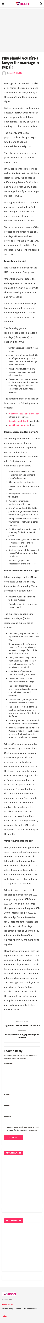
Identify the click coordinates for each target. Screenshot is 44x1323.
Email (7, 1105)
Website (7, 1116)
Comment (9, 1064)
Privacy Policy (7, 1309)
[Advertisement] (22, 30)
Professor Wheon (30, 1309)
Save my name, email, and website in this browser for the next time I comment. (23, 1128)
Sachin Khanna (15, 73)
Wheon (9, 1299)
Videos (18, 1309)
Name (7, 1094)
